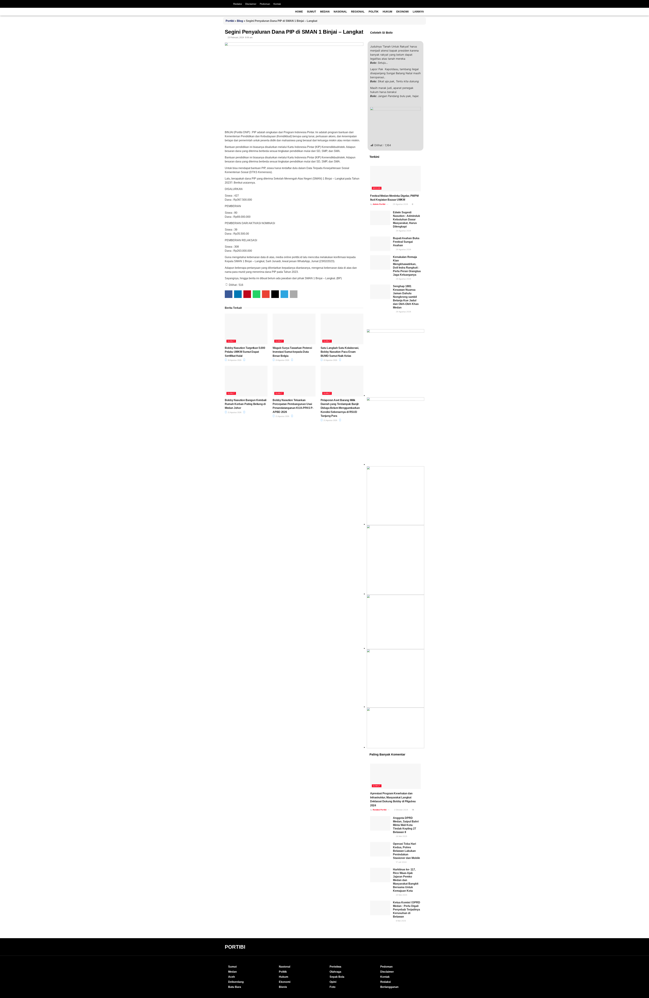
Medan (325, 11)
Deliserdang (236, 981)
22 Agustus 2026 (330, 360)
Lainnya (418, 11)
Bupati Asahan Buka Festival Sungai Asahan (406, 242)
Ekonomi (402, 11)
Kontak (277, 4)
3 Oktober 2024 (400, 810)
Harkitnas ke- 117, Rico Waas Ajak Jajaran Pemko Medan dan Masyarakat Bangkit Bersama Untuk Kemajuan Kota (405, 880)
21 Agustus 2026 (234, 412)
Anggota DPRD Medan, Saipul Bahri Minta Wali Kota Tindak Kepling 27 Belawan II (406, 825)
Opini (333, 981)
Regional (358, 11)
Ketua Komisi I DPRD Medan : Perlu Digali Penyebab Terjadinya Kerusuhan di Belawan (406, 909)
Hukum (387, 11)
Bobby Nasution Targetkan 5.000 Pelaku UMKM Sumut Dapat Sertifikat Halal (245, 351)
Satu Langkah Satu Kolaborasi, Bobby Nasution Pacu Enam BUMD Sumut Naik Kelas (340, 351)
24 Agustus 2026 (282, 360)
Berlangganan (389, 986)
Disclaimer (250, 4)
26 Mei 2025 (401, 836)
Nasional (340, 11)
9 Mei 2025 (400, 921)
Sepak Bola (337, 976)
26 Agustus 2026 (234, 360)
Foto (332, 986)
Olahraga (335, 971)
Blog (240, 20)
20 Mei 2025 (401, 895)
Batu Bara (234, 986)
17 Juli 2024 (400, 862)
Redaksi (237, 4)
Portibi (230, 20)
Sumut (311, 11)
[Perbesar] (420, 599)
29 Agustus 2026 (400, 204)
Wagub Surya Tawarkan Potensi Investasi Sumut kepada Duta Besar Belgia (292, 351)
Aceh (231, 976)
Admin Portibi (379, 204)
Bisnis (283, 986)
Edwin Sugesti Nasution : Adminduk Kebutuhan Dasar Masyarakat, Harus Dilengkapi (406, 219)
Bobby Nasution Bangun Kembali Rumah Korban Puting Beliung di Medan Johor (245, 404)
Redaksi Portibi (380, 810)
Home (299, 11)
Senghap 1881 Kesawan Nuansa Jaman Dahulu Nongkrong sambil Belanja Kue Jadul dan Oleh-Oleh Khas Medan (406, 297)
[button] (228, 294)
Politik (374, 11)
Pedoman (265, 4)
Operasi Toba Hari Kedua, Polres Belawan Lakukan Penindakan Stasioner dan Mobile (406, 850)
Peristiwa (335, 966)
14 (412, 810)
